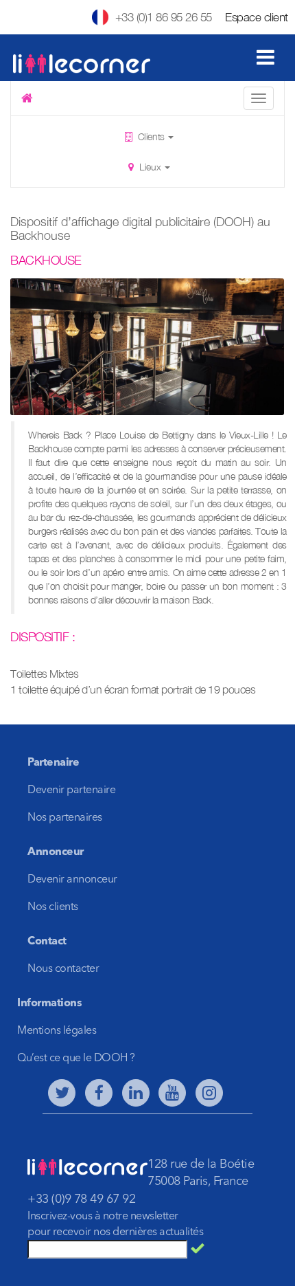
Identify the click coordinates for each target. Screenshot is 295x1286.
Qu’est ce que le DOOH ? (76, 1058)
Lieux (150, 167)
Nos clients (52, 907)
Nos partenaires (64, 817)
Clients (151, 136)
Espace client (256, 17)
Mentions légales (56, 1031)
